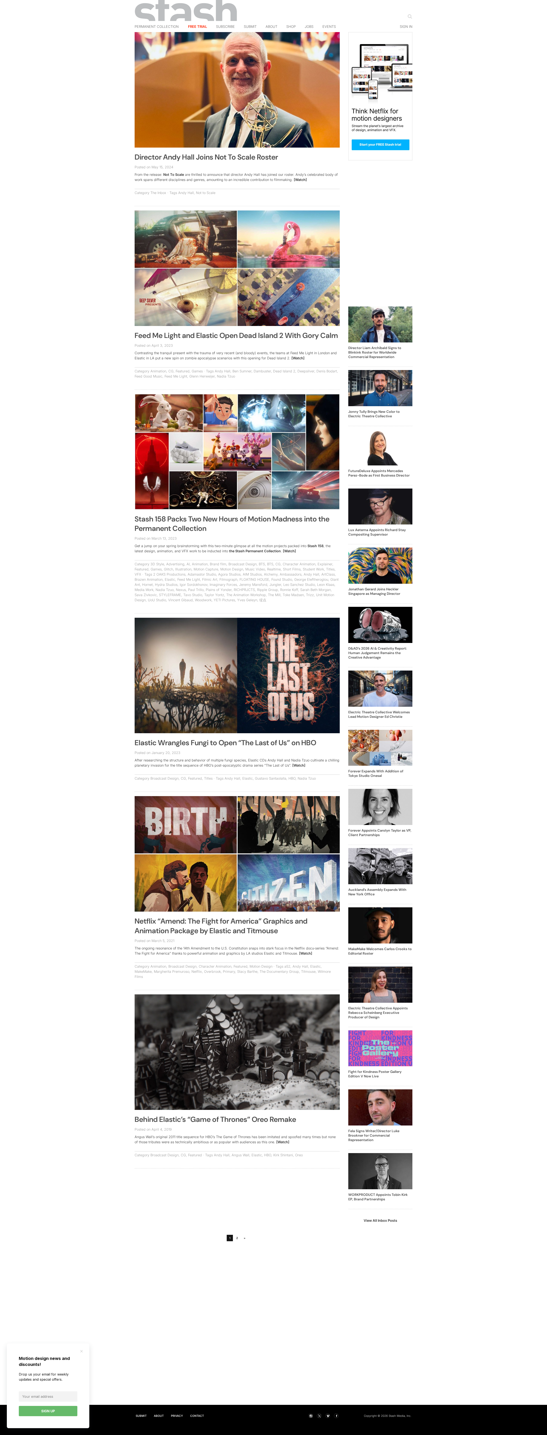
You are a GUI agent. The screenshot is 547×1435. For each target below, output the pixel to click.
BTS (262, 564)
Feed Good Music (148, 376)
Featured (183, 371)
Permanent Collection (157, 26)
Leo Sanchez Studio (299, 584)
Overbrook (212, 971)
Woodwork (203, 600)
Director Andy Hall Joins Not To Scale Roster (206, 157)
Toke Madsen (293, 595)
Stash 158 (315, 546)
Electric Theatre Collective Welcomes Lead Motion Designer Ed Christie (379, 714)
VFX (138, 574)
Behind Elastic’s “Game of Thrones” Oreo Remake (215, 1119)
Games (197, 371)
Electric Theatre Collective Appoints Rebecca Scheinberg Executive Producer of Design (378, 1012)
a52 (287, 966)
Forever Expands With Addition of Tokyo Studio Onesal (375, 773)
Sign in (406, 26)
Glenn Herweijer (202, 376)
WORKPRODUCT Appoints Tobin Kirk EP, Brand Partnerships (378, 1196)
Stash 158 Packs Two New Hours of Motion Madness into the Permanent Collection (232, 523)
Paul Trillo (196, 590)
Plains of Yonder (219, 590)
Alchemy (271, 574)
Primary (229, 971)
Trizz (310, 595)
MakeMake (143, 971)
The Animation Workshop (246, 595)
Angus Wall (240, 1155)
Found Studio (281, 579)
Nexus (181, 590)
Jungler (275, 584)
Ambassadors (290, 574)
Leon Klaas (325, 584)
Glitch (168, 569)
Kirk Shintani (283, 1155)
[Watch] (300, 180)
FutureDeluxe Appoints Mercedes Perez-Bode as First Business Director (379, 473)
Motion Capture (206, 569)
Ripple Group (267, 590)
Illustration (183, 569)
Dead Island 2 (284, 371)
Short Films (292, 569)
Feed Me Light (176, 376)
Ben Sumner (241, 371)
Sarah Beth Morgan (315, 590)
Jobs (309, 26)
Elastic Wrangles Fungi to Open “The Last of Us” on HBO (225, 743)
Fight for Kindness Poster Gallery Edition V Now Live (374, 1073)
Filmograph (228, 579)
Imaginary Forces (223, 584)
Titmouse (308, 971)
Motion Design (231, 569)
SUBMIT (141, 1415)
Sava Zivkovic (146, 595)
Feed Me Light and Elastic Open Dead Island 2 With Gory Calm (236, 335)
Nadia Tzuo (226, 376)
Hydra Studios (166, 584)
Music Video (255, 569)
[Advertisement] (237, 1203)
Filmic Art (209, 579)
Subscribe (225, 26)
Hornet (147, 584)
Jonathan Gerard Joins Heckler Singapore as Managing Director (374, 591)
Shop (291, 26)
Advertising (175, 564)
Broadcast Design (242, 564)
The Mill (274, 595)
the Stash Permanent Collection (255, 551)
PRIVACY (177, 1415)
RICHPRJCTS (244, 590)
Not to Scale (205, 193)
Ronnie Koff (289, 590)
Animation (158, 371)
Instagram (310, 1415)
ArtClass (328, 574)
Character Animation (299, 564)
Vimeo (327, 1415)
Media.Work (144, 590)
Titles (330, 569)
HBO (292, 778)
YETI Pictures (224, 600)
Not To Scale (173, 174)
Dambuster (262, 371)
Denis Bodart (326, 371)
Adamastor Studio (202, 574)
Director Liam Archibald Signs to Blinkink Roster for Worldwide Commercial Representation (374, 352)
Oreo (299, 1155)
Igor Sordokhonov (193, 584)
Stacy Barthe (247, 971)
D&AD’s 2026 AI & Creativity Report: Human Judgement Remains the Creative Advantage (377, 653)
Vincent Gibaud (180, 600)
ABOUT (159, 1415)
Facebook (336, 1415)
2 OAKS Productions (169, 574)
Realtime (274, 569)
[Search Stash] (409, 16)
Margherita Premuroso (171, 971)
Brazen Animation (149, 579)
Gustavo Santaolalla (270, 778)
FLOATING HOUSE (254, 579)
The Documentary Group (279, 971)
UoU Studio (157, 600)
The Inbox (158, 193)
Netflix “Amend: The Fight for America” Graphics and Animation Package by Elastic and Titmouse (221, 925)
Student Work (313, 569)
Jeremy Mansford (253, 584)
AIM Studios (252, 574)
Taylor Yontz (214, 595)
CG (171, 371)
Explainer (325, 564)
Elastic (170, 579)
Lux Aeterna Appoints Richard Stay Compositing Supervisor (377, 532)
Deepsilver (305, 371)
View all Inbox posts (380, 1220)
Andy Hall (186, 193)
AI (188, 564)
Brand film (218, 564)
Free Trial (197, 26)
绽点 (262, 600)
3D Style (157, 564)
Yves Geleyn (247, 600)
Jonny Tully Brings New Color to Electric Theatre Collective (374, 413)
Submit (250, 26)
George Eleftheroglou (311, 579)
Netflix (196, 971)
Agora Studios (229, 574)
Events (329, 26)
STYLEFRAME (170, 595)
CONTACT (197, 1415)
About (271, 26)
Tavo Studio (192, 595)
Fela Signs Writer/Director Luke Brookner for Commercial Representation (373, 1135)
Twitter (319, 1415)
